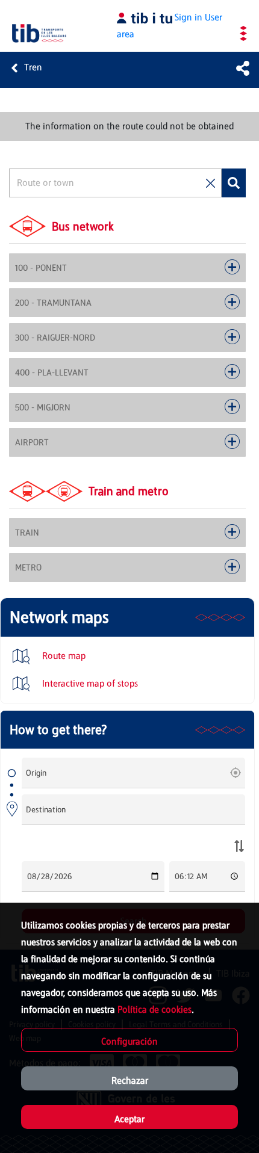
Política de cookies (154, 1009)
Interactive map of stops (89, 683)
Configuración (129, 1041)
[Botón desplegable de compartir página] (242, 68)
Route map (63, 655)
